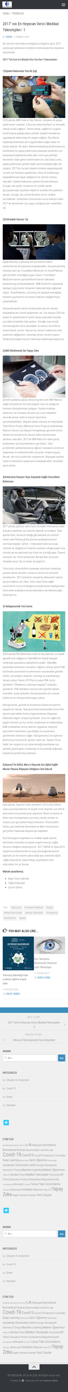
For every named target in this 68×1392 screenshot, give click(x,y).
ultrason (6, 1190)
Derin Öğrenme (38, 1160)
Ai (30, 1145)
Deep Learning (11, 1160)
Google (49, 907)
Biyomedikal (32, 1150)
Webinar (38, 1189)
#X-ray (22, 1145)
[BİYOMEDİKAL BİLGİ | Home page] (8, 4)
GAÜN (32, 1165)
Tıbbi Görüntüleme (49, 1184)
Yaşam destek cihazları (24, 1195)
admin (9, 36)
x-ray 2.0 (47, 1189)
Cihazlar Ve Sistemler (17, 1080)
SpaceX (22, 918)
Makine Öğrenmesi (54, 1170)
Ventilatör (27, 1189)
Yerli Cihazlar (44, 1195)
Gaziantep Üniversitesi (16, 1165)
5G (26, 1145)
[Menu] (63, 4)
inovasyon (51, 1165)
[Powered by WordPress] (23, 1380)
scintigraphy (8, 1184)
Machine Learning (32, 1170)
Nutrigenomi (51, 913)
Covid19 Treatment (44, 1155)
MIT (62, 1174)
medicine (6, 1175)
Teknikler (18, 13)
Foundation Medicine (34, 907)
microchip (54, 1174)
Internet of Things (12, 1170)
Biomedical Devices (14, 1150)
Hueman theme (50, 1380)
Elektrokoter (52, 1160)
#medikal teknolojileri (11, 1145)
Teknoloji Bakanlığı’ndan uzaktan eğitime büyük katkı (15, 979)
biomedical (49, 1145)
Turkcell (27, 1184)
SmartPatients (10, 918)
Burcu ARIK (44, 977)
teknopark (18, 1184)
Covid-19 (10, 1088)
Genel (6, 13)
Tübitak (34, 1184)
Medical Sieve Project (13, 913)
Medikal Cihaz (17, 1174)
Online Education (11, 1179)
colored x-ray (46, 1150)
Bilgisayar (37, 1145)
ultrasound (15, 1189)
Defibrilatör (24, 1160)
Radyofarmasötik (50, 1179)
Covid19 (27, 1155)
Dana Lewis (16, 907)
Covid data (59, 1155)
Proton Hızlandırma (31, 1179)
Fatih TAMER (13, 993)
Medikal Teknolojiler (34, 913)
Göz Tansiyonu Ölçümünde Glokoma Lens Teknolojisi (45, 963)
